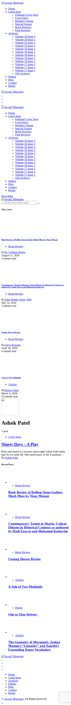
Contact (12, 82)
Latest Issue (14, 11)
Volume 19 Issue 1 (25, 51)
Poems (18, 607)
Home (11, 8)
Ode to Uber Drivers (23, 614)
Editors (12, 76)
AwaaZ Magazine (13, 698)
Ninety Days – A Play (19, 444)
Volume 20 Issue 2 (25, 39)
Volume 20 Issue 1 (25, 42)
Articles (12, 384)
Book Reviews (23, 27)
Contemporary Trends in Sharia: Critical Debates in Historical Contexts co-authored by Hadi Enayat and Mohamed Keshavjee (32, 286)
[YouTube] (2, 101)
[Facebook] (2, 94)
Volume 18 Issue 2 (25, 58)
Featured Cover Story (27, 14)
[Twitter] (2, 97)
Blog (11, 79)
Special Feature (23, 24)
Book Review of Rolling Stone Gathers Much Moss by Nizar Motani (29, 240)
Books (11, 85)
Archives (13, 33)
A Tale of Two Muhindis (11, 378)
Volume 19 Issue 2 (25, 48)
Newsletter (7, 196)
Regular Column (24, 21)
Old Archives (22, 73)
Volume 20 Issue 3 (25, 36)
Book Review (15, 246)
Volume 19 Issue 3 (25, 45)
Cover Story (21, 17)
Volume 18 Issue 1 (25, 61)
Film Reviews (22, 30)
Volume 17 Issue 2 (25, 67)
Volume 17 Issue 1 (25, 70)
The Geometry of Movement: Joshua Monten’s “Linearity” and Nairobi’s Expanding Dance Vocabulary (34, 645)
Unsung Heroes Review (11, 332)
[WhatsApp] (2, 104)
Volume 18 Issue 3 (25, 55)
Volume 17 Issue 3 (25, 64)
